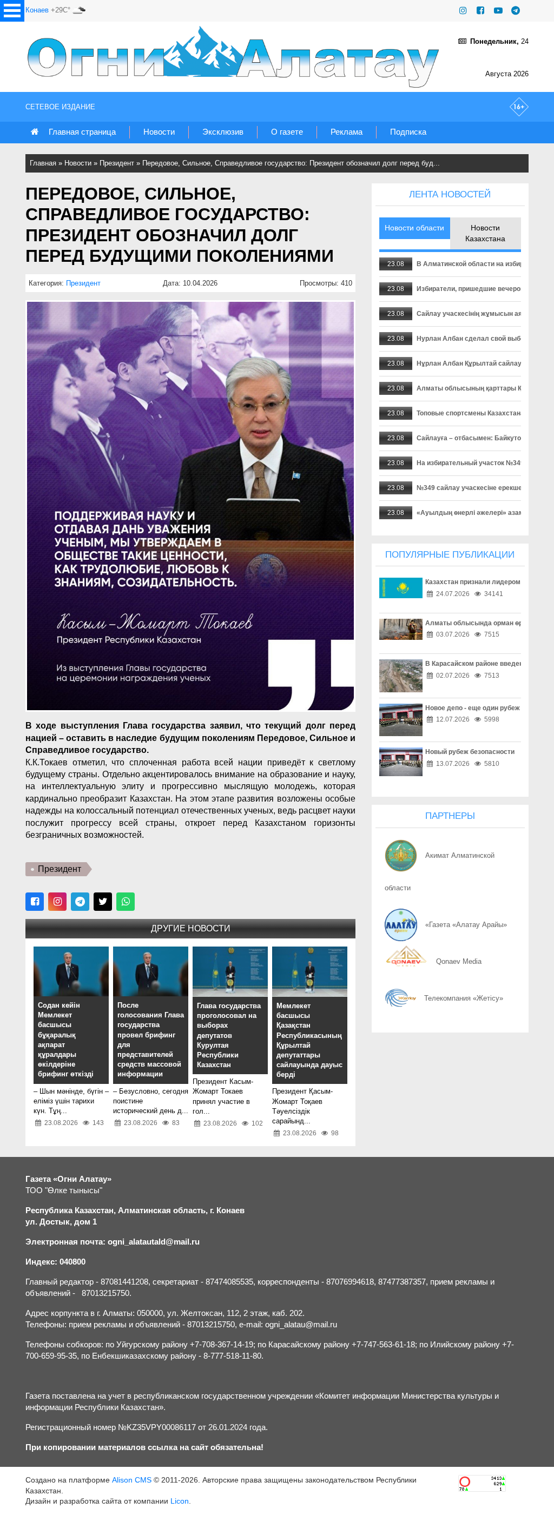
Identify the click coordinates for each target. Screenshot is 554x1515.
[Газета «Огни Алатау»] (235, 57)
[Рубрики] (12, 11)
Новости (159, 131)
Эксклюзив (222, 131)
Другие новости (190, 928)
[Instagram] (463, 10)
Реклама (346, 131)
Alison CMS (131, 1480)
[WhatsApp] (125, 901)
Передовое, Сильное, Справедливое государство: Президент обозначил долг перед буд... (291, 163)
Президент (117, 163)
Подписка (408, 131)
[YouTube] (498, 10)
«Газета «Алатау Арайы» (466, 925)
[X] (103, 901)
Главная (43, 163)
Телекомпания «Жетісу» (463, 998)
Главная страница (82, 131)
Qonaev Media (459, 961)
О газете (287, 131)
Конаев (37, 10)
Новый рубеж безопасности (470, 752)
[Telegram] (515, 10)
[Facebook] (480, 10)
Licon (179, 1501)
